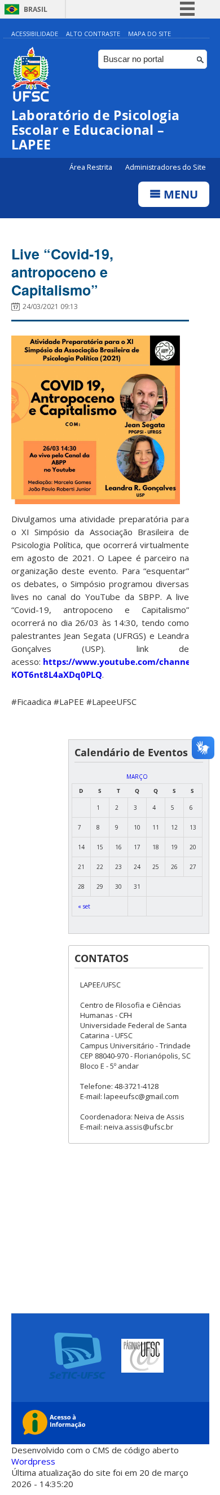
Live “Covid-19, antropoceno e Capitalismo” (62, 272)
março (137, 776)
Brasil (35, 9)
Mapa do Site (149, 33)
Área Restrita (91, 167)
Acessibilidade (34, 33)
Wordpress (33, 1461)
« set (84, 906)
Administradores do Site (165, 167)
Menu (179, 194)
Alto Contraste (93, 33)
